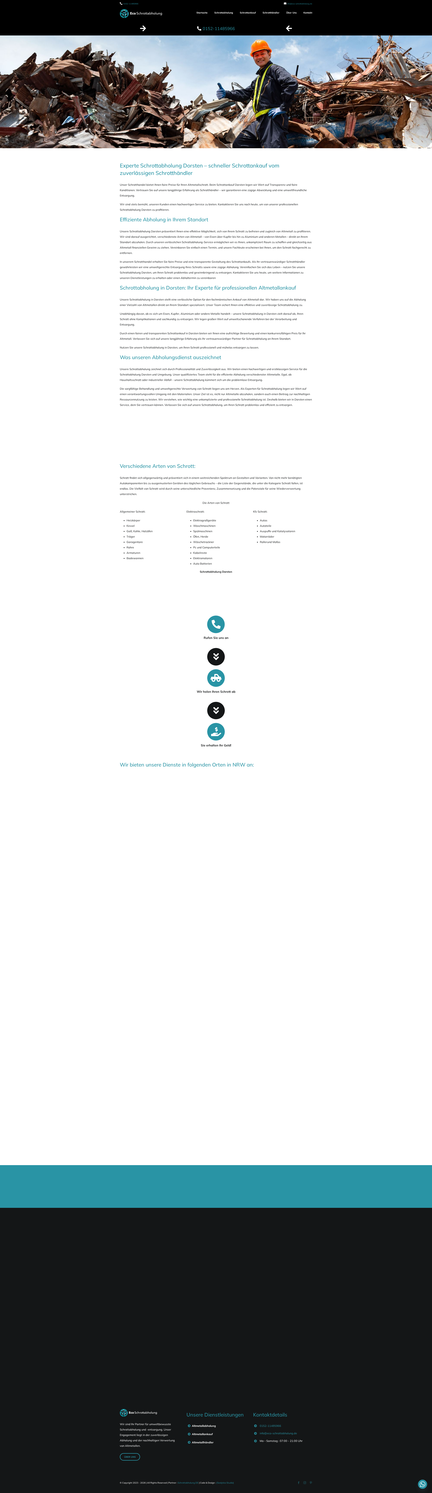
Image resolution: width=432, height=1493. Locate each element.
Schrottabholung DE (188, 1482)
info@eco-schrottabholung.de (299, 4)
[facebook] (298, 1482)
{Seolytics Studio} (225, 1482)
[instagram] (304, 1482)
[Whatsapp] (422, 1484)
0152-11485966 (130, 4)
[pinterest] (310, 1482)
